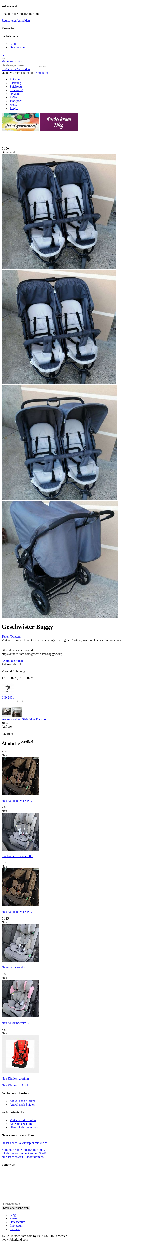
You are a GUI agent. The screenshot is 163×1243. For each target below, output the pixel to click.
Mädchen (15, 79)
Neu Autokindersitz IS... (17, 800)
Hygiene (15, 93)
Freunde (15, 1229)
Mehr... (14, 104)
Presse (13, 1218)
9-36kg (25, 1085)
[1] (44, 66)
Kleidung (15, 83)
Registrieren (9, 20)
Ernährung (16, 90)
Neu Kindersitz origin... (16, 1078)
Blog (13, 43)
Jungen (14, 108)
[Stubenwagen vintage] (7, 715)
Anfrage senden (12, 660)
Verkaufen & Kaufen (23, 1120)
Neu (4, 1085)
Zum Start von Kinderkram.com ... (23, 1149)
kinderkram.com (12, 61)
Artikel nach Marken (23, 1101)
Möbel (14, 97)
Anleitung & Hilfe (21, 1123)
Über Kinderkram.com (24, 1127)
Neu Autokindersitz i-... (16, 1023)
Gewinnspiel (17, 47)
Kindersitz (14, 1085)
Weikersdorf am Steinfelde (18, 719)
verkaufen (42, 72)
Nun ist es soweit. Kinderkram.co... (24, 1155)
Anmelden (23, 20)
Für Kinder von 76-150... (17, 856)
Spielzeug (16, 86)
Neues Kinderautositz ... (17, 967)
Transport (15, 101)
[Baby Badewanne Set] (17, 715)
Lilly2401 (8, 697)
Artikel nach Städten (22, 1104)
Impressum (16, 1225)
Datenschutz (17, 1222)
